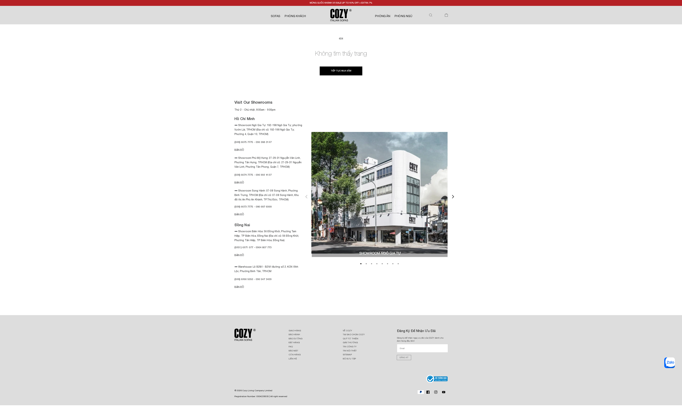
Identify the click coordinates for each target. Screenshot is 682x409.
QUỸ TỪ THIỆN (350, 338)
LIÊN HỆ (293, 358)
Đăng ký (404, 357)
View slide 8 (398, 263)
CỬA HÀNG (295, 354)
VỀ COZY (347, 330)
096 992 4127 (264, 174)
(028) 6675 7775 (244, 142)
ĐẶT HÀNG (294, 342)
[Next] (452, 196)
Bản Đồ (239, 149)
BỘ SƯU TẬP (349, 358)
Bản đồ (239, 214)
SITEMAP (347, 354)
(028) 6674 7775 (243, 174)
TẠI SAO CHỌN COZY (354, 334)
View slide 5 (382, 263)
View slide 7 (393, 263)
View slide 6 (387, 263)
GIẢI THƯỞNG (350, 342)
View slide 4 (377, 263)
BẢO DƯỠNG (295, 338)
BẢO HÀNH (294, 334)
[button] (431, 15)
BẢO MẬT (293, 350)
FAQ (291, 346)
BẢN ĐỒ (239, 287)
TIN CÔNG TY (349, 346)
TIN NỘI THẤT (350, 350)
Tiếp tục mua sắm (341, 70)
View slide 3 (371, 263)
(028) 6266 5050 (243, 279)
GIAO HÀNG (295, 330)
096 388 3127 (264, 142)
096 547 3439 (264, 279)
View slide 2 (366, 263)
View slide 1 (361, 263)
